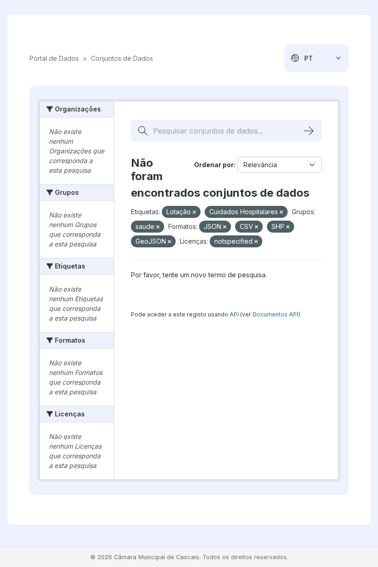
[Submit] (309, 131)
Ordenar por (214, 165)
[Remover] (194, 212)
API (234, 314)
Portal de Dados (54, 58)
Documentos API (275, 314)
